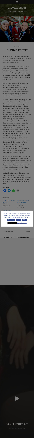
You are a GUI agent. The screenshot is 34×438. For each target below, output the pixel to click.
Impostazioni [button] (12, 223)
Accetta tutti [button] (11, 219)
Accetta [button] (18, 219)
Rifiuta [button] (24, 219)
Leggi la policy (22, 223)
